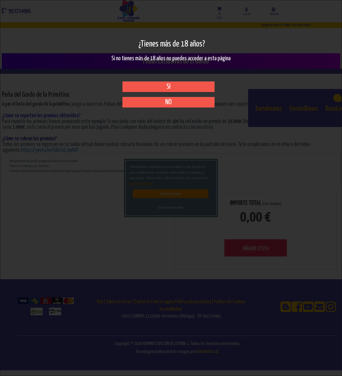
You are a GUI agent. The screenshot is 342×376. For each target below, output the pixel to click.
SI (168, 86)
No (168, 102)
